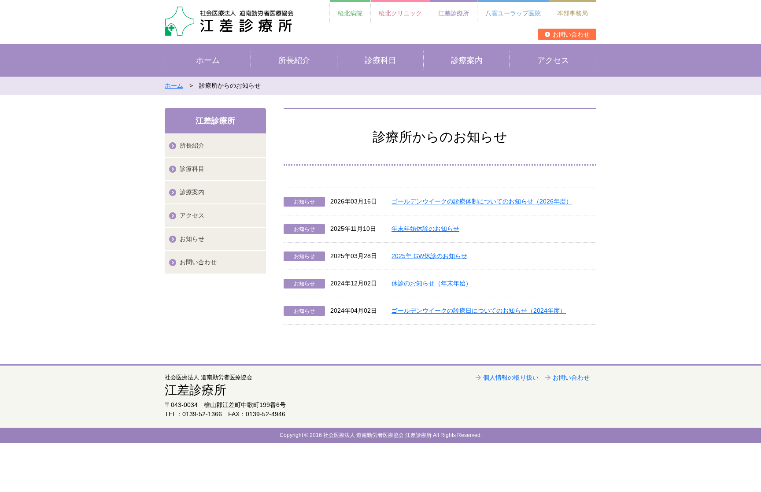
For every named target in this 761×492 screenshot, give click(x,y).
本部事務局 (572, 13)
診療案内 (467, 60)
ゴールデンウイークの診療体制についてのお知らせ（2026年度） (482, 201)
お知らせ (192, 238)
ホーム (208, 60)
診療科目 (380, 60)
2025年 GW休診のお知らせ (429, 255)
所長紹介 (294, 60)
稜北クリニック (400, 13)
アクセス (553, 60)
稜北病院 (350, 13)
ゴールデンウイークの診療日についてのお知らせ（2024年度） (479, 310)
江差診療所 (453, 13)
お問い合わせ (571, 34)
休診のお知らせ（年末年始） (432, 283)
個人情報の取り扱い (511, 377)
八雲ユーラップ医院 (513, 13)
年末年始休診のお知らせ (425, 228)
